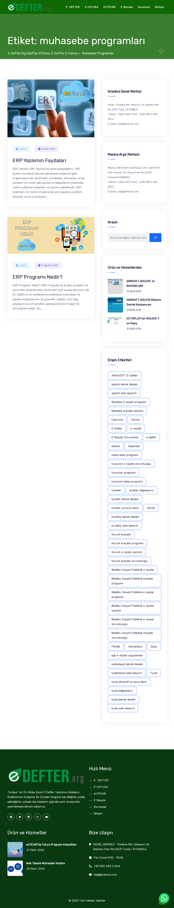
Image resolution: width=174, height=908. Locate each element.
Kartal (151, 508)
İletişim (159, 7)
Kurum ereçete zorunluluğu (129, 561)
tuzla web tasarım (122, 708)
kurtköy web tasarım (124, 525)
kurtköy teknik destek (125, 516)
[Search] (155, 237)
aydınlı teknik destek (124, 384)
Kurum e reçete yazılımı (126, 552)
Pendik (115, 646)
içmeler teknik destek (124, 499)
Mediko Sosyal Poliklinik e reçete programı (132, 594)
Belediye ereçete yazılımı (127, 410)
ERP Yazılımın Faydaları (39, 160)
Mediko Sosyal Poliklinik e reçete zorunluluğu (132, 622)
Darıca (135, 419)
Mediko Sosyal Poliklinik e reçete (132, 569)
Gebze (115, 446)
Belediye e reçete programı (128, 402)
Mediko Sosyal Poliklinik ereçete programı (132, 581)
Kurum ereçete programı (127, 543)
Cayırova (117, 419)
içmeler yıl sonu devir (125, 508)
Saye (153, 646)
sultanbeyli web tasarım (126, 673)
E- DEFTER (73, 7)
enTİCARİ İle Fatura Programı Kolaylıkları (51, 844)
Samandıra (135, 646)
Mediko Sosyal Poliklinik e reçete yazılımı (132, 608)
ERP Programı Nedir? (37, 277)
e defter (151, 437)
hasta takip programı (124, 455)
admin (23, 148)
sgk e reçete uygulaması (127, 655)
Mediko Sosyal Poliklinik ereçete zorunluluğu (132, 635)
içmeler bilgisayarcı (141, 490)
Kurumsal (144, 7)
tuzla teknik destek (123, 699)
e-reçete (135, 428)
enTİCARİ (109, 7)
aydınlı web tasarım (123, 393)
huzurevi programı (123, 472)
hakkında (134, 446)
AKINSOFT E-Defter (124, 375)
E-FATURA (91, 7)
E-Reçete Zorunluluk (124, 437)
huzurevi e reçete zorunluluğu (131, 463)
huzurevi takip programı (127, 481)
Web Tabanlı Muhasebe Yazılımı (45, 863)
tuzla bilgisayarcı (122, 690)
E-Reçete (127, 7)
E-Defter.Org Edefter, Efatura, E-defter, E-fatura (42, 53)
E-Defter (116, 428)
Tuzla (153, 673)
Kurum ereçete (121, 534)
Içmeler (116, 490)
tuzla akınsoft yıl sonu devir (129, 682)
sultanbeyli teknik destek (127, 664)
